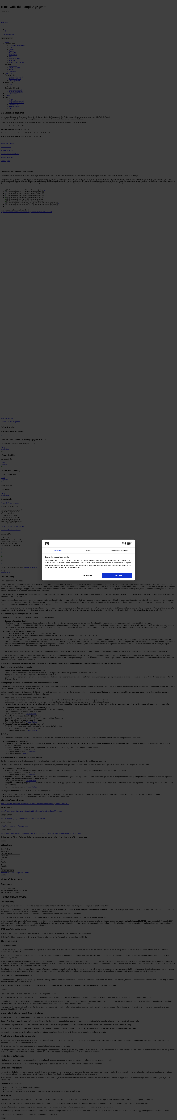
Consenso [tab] (57, 550)
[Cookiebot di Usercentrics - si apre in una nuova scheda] (123, 543)
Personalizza (87, 575)
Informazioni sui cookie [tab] (119, 550)
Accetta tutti (117, 575)
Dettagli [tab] (88, 550)
